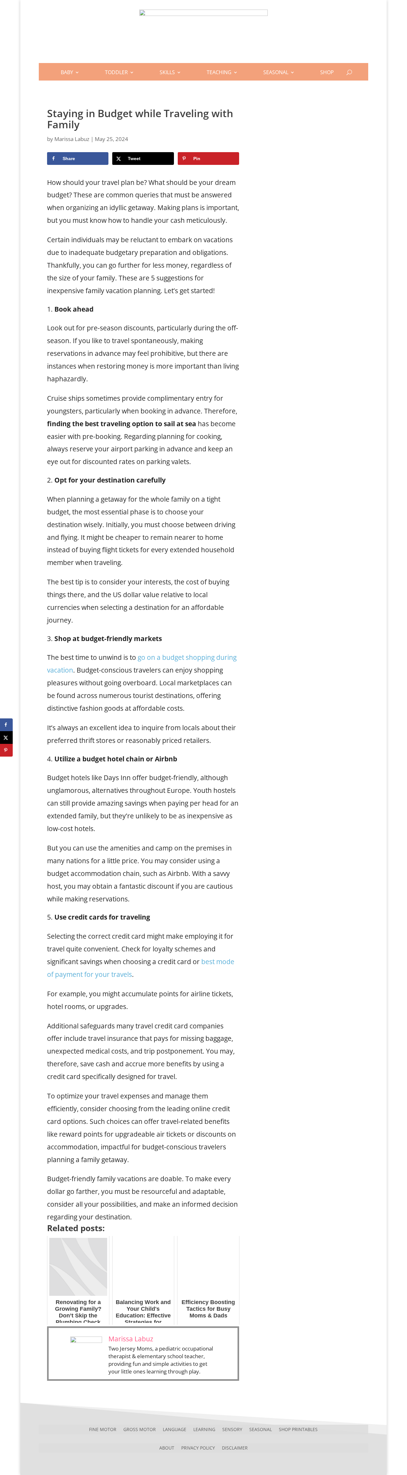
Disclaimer (235, 1447)
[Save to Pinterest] (6, 750)
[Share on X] (6, 737)
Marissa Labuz (71, 139)
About (166, 1447)
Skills (167, 72)
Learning (204, 1429)
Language (174, 1429)
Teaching (219, 72)
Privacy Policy (198, 1447)
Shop (327, 72)
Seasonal (275, 72)
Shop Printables (298, 1429)
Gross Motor (139, 1429)
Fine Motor (102, 1429)
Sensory (232, 1429)
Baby (67, 72)
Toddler (116, 72)
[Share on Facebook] (6, 724)
